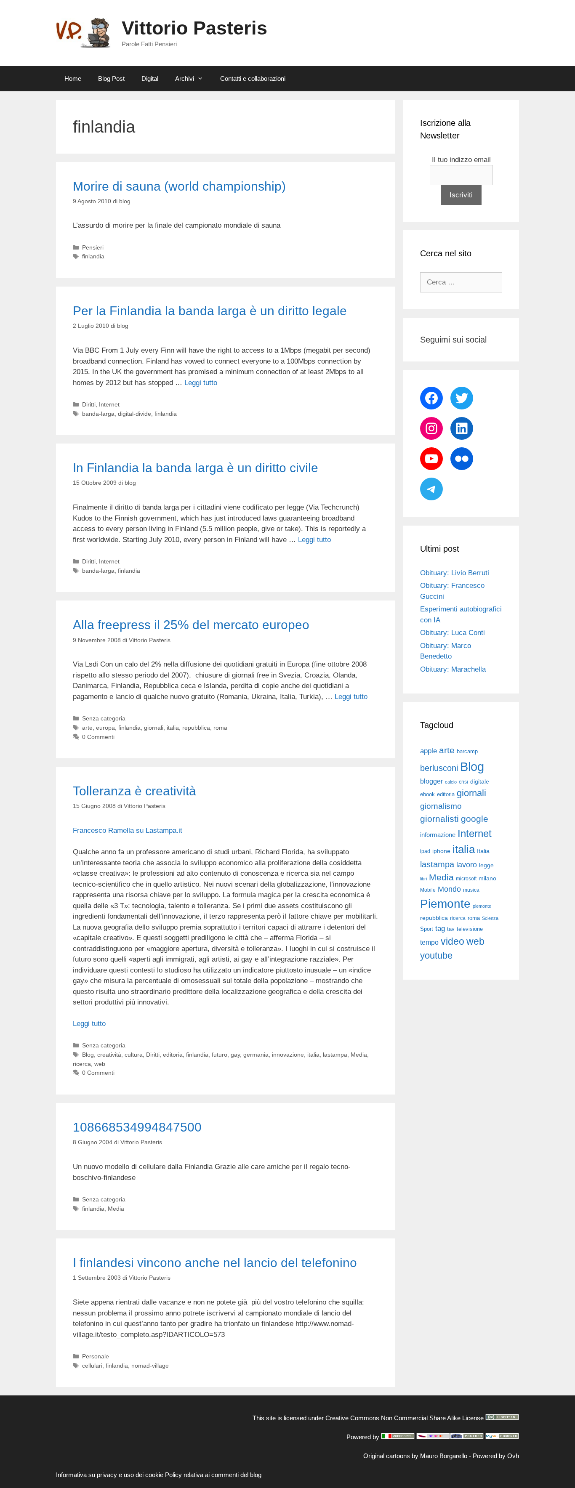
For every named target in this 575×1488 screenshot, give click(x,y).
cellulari (92, 1365)
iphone (441, 851)
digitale (479, 782)
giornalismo (441, 806)
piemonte (482, 906)
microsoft (466, 878)
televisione (470, 929)
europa (105, 727)
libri (423, 878)
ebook (427, 794)
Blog (88, 1054)
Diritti (89, 404)
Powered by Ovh (496, 1455)
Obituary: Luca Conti (452, 633)
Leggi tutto (200, 383)
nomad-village (150, 1365)
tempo (429, 942)
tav (451, 929)
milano (487, 878)
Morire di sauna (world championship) (179, 186)
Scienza (490, 918)
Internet (109, 404)
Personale (95, 1356)
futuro (219, 1054)
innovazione (288, 1054)
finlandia (93, 256)
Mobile (428, 890)
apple (428, 751)
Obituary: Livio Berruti (454, 573)
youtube (436, 955)
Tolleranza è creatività (134, 791)
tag (440, 928)
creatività (109, 1054)
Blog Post (111, 78)
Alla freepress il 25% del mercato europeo (191, 625)
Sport (426, 929)
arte (87, 727)
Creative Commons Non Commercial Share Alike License (404, 1418)
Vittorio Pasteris (194, 28)
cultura (134, 1054)
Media (359, 1054)
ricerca (82, 1063)
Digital (149, 78)
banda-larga (98, 413)
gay (235, 1054)
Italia (483, 851)
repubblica (196, 727)
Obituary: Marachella (453, 669)
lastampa (335, 1054)
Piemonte (445, 903)
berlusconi (439, 768)
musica (471, 890)
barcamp (467, 751)
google (474, 819)
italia (173, 727)
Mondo (449, 889)
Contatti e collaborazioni (252, 78)
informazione (437, 835)
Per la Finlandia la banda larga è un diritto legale (210, 311)
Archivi (184, 78)
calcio (451, 781)
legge (486, 865)
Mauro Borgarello (443, 1455)
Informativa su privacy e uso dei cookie (109, 1474)
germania (256, 1054)
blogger (431, 781)
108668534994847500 (137, 1127)
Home (72, 78)
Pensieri (93, 247)
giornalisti (439, 819)
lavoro (466, 865)
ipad (425, 851)
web (99, 1063)
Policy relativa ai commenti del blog (213, 1474)
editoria (173, 1054)
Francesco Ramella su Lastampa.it (127, 830)
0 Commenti (98, 736)
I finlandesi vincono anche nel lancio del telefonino (215, 1263)
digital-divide (134, 413)
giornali (153, 727)
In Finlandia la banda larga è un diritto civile (195, 468)
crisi (463, 782)
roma (220, 727)
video (452, 941)
